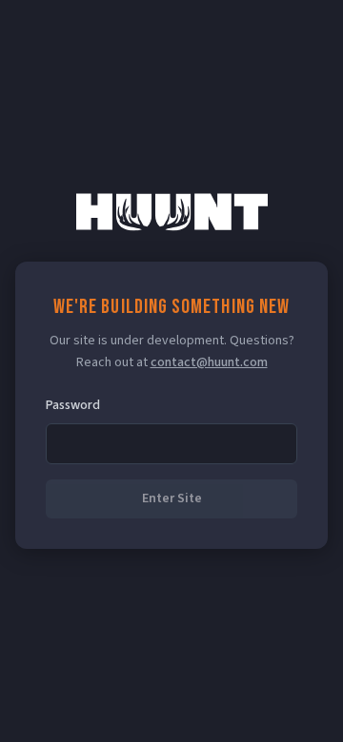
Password (73, 405)
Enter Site (172, 498)
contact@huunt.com (209, 362)
